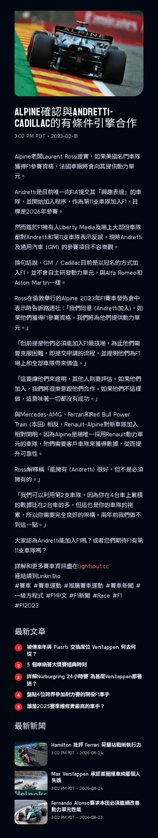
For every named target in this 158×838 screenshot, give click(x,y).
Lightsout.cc (93, 566)
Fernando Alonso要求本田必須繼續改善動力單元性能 (95, 806)
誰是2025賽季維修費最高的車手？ (66, 706)
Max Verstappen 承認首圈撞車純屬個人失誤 (95, 777)
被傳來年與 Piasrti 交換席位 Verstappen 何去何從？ (81, 650)
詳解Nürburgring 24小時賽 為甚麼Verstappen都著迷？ (84, 679)
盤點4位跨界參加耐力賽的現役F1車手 (68, 694)
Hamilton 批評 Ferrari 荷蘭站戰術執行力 (96, 745)
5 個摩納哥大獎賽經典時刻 (57, 664)
